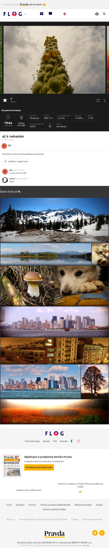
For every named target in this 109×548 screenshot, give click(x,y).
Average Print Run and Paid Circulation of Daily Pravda (43, 519)
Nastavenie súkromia (92, 519)
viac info (86, 545)
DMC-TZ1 (48, 117)
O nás (9, 504)
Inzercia (32, 504)
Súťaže (99, 504)
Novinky (46, 441)
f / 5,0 (90, 117)
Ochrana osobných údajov (54, 509)
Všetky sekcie (35, 4)
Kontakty (20, 504)
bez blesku (61, 125)
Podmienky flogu (32, 441)
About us (11, 519)
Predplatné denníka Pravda (39, 467)
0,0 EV (37, 125)
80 (50, 125)
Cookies (75, 519)
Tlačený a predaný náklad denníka (55, 504)
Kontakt (64, 441)
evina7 (12, 178)
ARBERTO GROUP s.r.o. (81, 542)
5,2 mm (64, 117)
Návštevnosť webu (83, 504)
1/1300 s (79, 117)
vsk (10, 170)
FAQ (55, 441)
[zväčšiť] (98, 100)
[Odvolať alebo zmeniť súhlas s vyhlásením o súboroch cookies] (95, 533)
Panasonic (34, 117)
